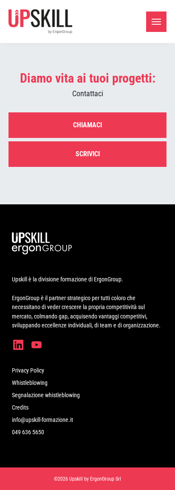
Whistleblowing (30, 382)
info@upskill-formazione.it (42, 419)
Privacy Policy (28, 370)
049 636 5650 (28, 432)
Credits (20, 407)
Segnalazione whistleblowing (46, 395)
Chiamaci (87, 125)
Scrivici (88, 154)
